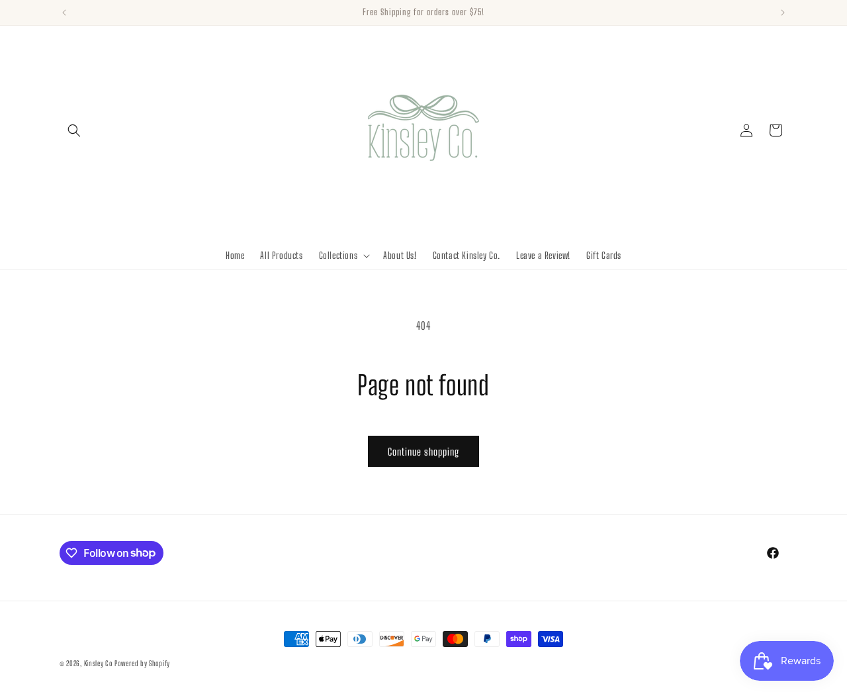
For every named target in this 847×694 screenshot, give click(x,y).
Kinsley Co (98, 663)
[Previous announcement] (64, 12)
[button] (74, 130)
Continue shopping (423, 452)
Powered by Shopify (142, 663)
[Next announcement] (782, 12)
